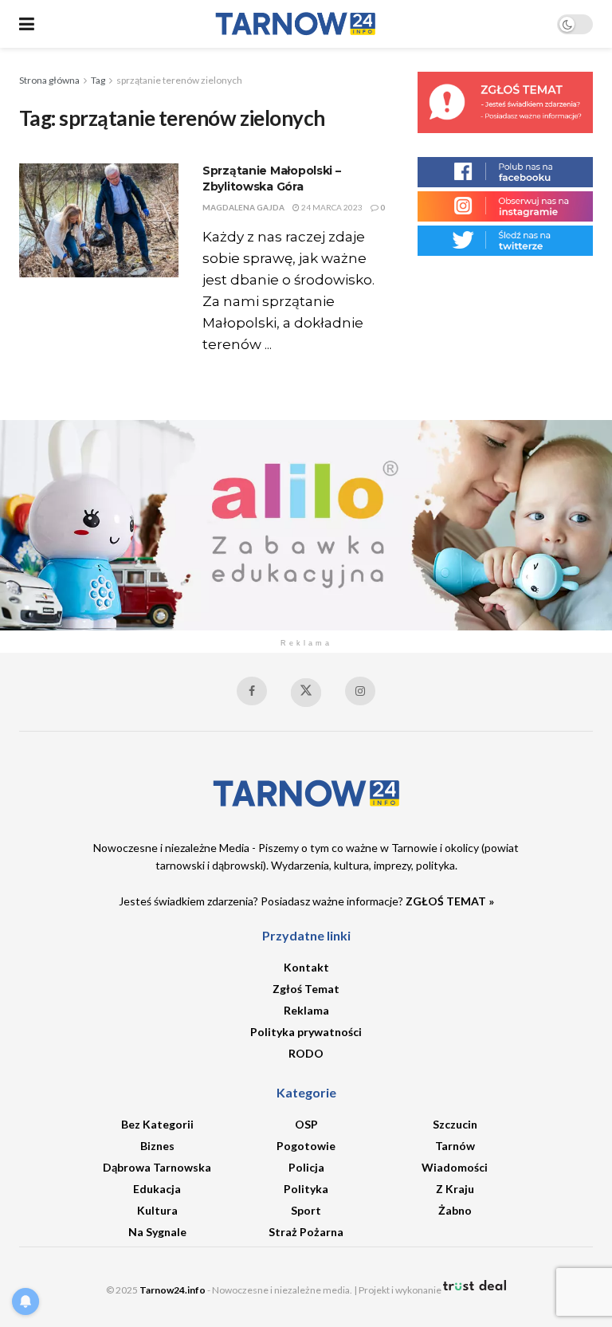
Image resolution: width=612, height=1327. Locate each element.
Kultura (157, 1210)
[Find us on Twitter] (306, 692)
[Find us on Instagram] (360, 691)
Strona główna (49, 80)
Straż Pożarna (306, 1232)
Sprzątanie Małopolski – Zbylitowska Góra (271, 178)
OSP (306, 1124)
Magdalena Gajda (243, 207)
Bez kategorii (157, 1124)
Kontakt (306, 967)
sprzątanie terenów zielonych (179, 80)
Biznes (157, 1145)
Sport (306, 1210)
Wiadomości (455, 1167)
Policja (306, 1167)
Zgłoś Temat (306, 988)
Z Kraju (455, 1188)
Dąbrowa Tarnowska (157, 1167)
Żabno (455, 1210)
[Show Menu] (26, 24)
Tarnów (455, 1145)
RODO (306, 1053)
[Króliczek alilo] (306, 523)
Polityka (306, 1188)
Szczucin (455, 1124)
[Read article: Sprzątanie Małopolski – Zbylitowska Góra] (98, 220)
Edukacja (157, 1188)
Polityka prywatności (306, 1031)
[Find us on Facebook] (252, 691)
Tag (98, 80)
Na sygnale (157, 1232)
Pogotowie (306, 1145)
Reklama (306, 1010)
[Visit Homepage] (295, 24)
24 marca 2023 (331, 207)
